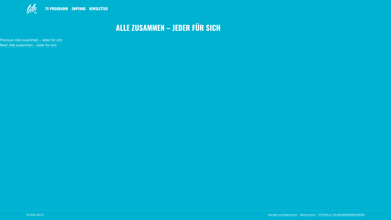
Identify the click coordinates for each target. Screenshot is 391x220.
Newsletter (98, 8)
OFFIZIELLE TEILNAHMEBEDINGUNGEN (341, 215)
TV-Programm (56, 8)
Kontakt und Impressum (282, 215)
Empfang (79, 8)
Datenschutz (307, 215)
